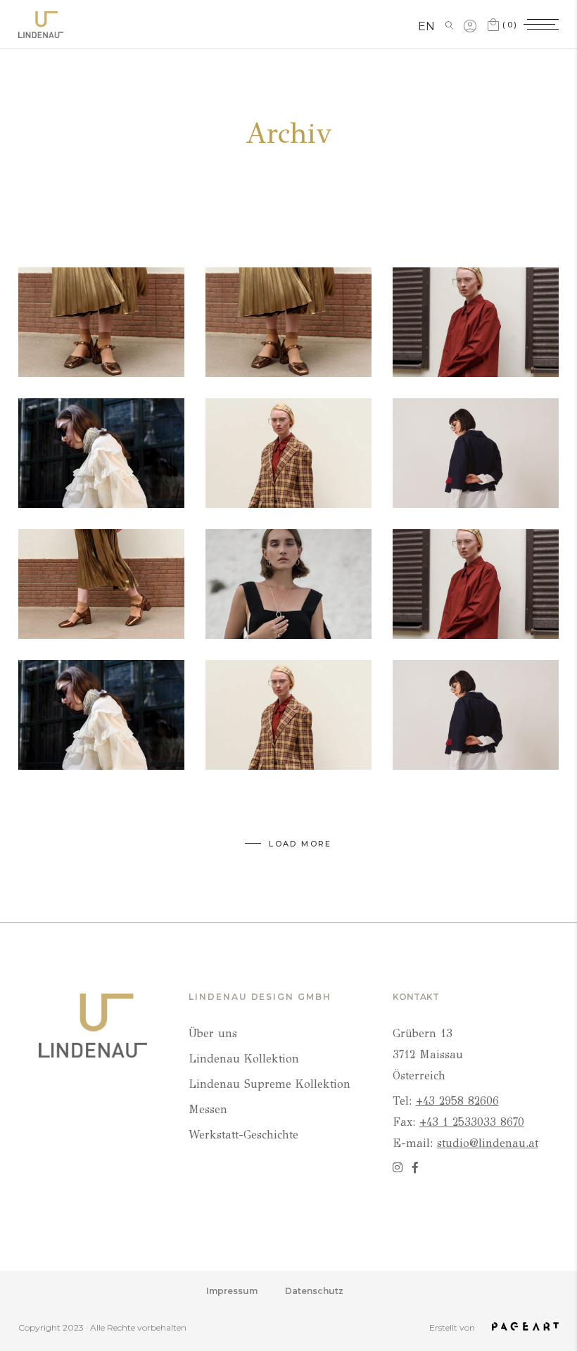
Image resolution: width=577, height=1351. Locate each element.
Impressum (232, 1291)
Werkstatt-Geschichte (243, 1134)
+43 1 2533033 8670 (471, 1122)
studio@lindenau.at (487, 1143)
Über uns (213, 1033)
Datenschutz (314, 1291)
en (426, 26)
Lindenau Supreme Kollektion (269, 1084)
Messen (208, 1109)
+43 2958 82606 (457, 1101)
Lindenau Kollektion (244, 1058)
